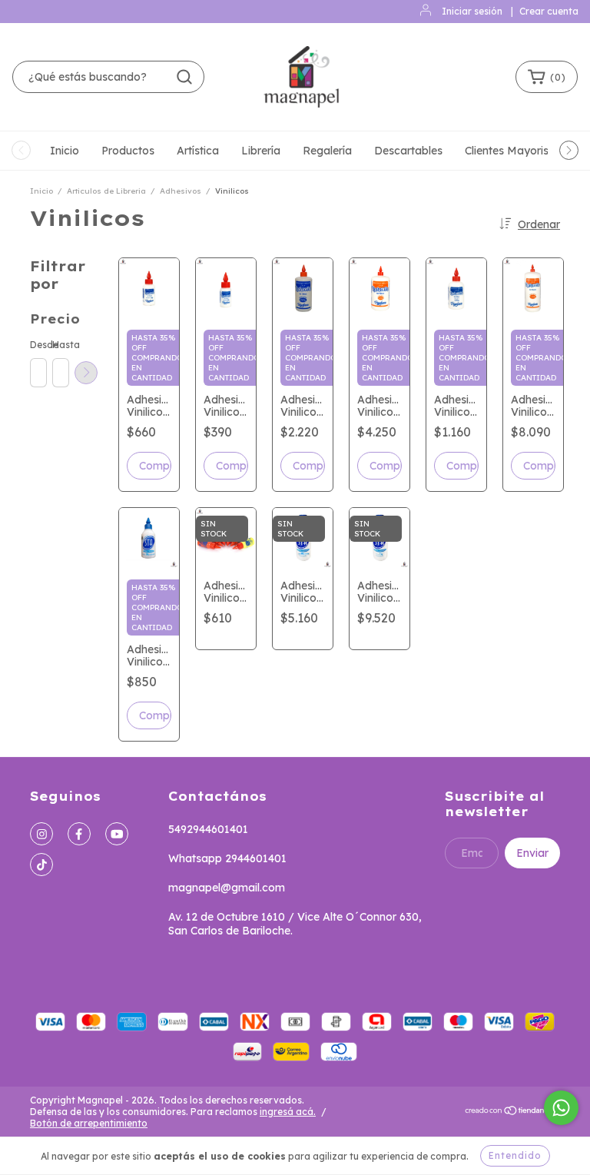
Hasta (60, 344)
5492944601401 (208, 829)
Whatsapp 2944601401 (227, 858)
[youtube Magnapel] (116, 833)
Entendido (515, 1155)
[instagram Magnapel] (41, 833)
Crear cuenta (548, 11)
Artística (198, 151)
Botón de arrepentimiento (89, 1123)
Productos (127, 151)
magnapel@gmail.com (226, 888)
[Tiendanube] (512, 1112)
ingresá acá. (288, 1111)
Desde (37, 344)
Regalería (327, 151)
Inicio (64, 151)
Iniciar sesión (472, 11)
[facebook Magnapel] (79, 833)
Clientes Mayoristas (515, 151)
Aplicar (86, 372)
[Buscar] (184, 77)
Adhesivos (180, 191)
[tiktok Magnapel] (41, 864)
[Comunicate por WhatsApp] (561, 1107)
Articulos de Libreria (106, 191)
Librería (260, 151)
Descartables (408, 151)
